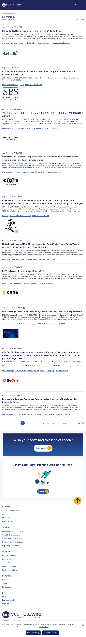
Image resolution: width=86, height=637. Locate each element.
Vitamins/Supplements (61, 43)
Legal (22, 85)
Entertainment (16, 283)
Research (59, 414)
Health (21, 43)
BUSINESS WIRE (20, 34)
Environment (7, 172)
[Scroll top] (78, 501)
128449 (65, 423)
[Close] (83, 625)
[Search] (76, 5)
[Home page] (11, 5)
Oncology (50, 371)
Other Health (30, 43)
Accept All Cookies (50, 633)
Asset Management (9, 324)
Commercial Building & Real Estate (16, 128)
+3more (62, 324)
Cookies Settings (33, 633)
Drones (22, 259)
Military (42, 259)
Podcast (33, 283)
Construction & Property (40, 128)
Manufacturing (31, 259)
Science (67, 414)
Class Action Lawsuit (10, 85)
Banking (5, 283)
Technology (51, 259)
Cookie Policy (44, 627)
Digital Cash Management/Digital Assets (34, 324)
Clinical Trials (20, 371)
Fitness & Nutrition (9, 43)
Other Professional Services (20, 216)
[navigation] (81, 5)
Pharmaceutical (62, 371)
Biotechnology (8, 371)
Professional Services (33, 85)
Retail (39, 43)
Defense (15, 259)
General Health (33, 371)
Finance (17, 172)
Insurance (25, 172)
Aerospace (6, 259)
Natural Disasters (37, 172)
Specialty (46, 43)
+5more (55, 128)
